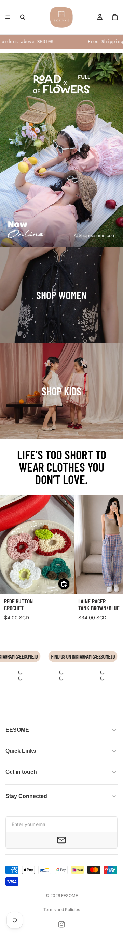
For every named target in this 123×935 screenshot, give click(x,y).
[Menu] (8, 17)
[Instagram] (61, 924)
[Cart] (114, 17)
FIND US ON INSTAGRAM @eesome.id (87, 656)
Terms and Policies (61, 909)
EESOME (69, 895)
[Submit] (61, 840)
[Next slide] (110, 560)
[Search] (22, 17)
